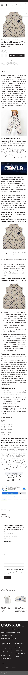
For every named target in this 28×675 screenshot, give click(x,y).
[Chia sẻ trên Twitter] (8, 63)
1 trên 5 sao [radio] (4, 536)
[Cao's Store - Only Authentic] (14, 5)
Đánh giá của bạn (8, 533)
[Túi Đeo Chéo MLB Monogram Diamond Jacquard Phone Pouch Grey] (7, 598)
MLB (9, 39)
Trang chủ (3, 39)
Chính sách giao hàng (6, 652)
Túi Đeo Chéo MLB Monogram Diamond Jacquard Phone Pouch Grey (7, 609)
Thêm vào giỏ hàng (16, 55)
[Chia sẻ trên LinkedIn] (16, 63)
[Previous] (1, 603)
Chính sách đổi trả (5, 655)
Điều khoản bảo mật (20, 653)
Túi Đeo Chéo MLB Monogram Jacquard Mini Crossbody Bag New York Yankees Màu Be (21, 609)
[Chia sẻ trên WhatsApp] (2, 63)
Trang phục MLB (15, 39)
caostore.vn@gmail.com (10, 638)
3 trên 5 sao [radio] (11, 536)
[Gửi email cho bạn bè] (11, 63)
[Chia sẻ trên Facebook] (5, 63)
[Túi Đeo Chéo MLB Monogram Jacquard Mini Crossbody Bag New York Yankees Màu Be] (20, 598)
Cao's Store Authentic (10, 667)
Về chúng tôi (18, 647)
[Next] (27, 603)
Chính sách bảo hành (6, 658)
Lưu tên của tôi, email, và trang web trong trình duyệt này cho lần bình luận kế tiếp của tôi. (14, 572)
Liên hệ (17, 656)
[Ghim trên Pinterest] (14, 63)
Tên (5, 554)
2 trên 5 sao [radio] (6, 536)
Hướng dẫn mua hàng (6, 648)
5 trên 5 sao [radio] (6, 539)
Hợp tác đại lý (18, 650)
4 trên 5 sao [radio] (16, 536)
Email (5, 562)
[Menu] (2, 5)
